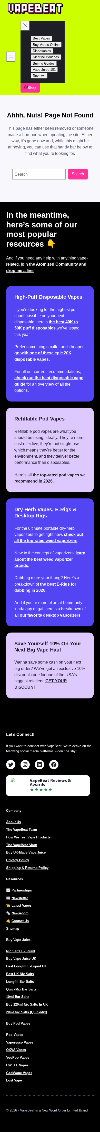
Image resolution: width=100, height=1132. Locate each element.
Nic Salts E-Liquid (20, 951)
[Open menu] (10, 57)
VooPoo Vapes (17, 1057)
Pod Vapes (14, 1035)
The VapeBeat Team (21, 830)
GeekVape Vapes (19, 1073)
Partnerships (22, 890)
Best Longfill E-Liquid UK (26, 966)
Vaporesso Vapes (19, 1042)
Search (78, 174)
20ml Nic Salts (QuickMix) (26, 1012)
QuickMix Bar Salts (21, 989)
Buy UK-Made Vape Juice (26, 852)
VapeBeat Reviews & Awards (50, 782)
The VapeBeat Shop (21, 845)
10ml (10, 997)
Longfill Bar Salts (20, 982)
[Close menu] (25, 26)
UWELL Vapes (17, 1065)
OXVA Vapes (16, 1050)
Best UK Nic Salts (20, 974)
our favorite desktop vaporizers (50, 615)
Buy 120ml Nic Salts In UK (27, 1004)
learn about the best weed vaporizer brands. (49, 559)
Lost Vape (14, 1080)
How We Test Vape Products (28, 837)
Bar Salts (22, 997)
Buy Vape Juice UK (21, 958)
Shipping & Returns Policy (27, 868)
